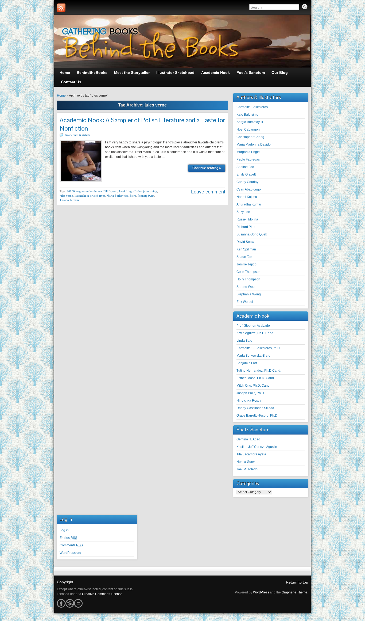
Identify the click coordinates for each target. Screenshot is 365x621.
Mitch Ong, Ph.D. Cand (253, 385)
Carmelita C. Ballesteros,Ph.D (258, 348)
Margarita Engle (248, 152)
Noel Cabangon (248, 129)
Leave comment (208, 192)
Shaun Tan (244, 257)
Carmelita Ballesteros (252, 107)
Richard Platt (245, 227)
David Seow (245, 242)
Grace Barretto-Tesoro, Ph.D (256, 415)
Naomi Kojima (246, 197)
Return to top (297, 582)
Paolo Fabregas (248, 159)
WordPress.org (70, 553)
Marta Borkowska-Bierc (121, 195)
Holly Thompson (248, 279)
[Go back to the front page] (182, 41)
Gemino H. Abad (248, 439)
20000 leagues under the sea (84, 191)
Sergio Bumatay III (249, 122)
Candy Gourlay (247, 182)
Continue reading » (206, 168)
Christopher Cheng (250, 137)
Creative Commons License (102, 594)
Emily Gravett (246, 174)
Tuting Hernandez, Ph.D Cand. (258, 370)
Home (61, 95)
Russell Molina (247, 219)
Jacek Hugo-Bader (130, 191)
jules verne (66, 195)
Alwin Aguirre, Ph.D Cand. (255, 333)
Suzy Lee (243, 212)
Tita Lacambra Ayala (251, 454)
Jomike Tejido (246, 264)
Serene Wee (245, 287)
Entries (68, 538)
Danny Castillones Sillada (255, 408)
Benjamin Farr (246, 363)
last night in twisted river (90, 195)
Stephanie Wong (248, 294)
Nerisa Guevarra (248, 462)
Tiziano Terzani (69, 199)
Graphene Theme (294, 592)
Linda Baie (244, 340)
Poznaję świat (146, 195)
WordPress (261, 592)
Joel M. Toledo (247, 469)
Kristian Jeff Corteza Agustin (256, 447)
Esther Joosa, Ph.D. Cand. (255, 378)
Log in (64, 530)
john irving (150, 191)
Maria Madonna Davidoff (254, 144)
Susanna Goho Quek (251, 234)
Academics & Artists (77, 134)
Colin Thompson (248, 272)
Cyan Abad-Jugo (248, 189)
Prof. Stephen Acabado (253, 325)
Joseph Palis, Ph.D (250, 393)
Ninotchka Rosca (248, 400)
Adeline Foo (245, 167)
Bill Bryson (110, 191)
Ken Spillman (246, 249)
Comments (71, 545)
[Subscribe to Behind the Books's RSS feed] (61, 7)
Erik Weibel (244, 302)
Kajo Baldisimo (247, 114)
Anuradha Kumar (248, 204)
